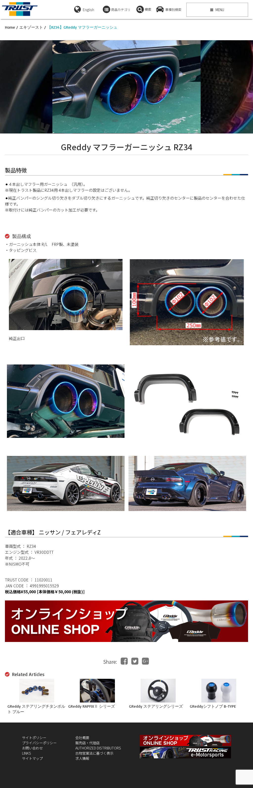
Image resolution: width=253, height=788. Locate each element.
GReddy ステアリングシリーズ (156, 706)
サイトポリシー (34, 737)
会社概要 (82, 737)
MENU (219, 9)
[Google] (145, 661)
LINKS (26, 753)
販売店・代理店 (87, 742)
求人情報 (82, 758)
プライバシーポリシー (39, 742)
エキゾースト (31, 27)
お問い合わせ (32, 747)
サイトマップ (32, 758)
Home (10, 27)
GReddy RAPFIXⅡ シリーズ (91, 706)
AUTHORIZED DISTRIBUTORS (98, 747)
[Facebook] (124, 661)
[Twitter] (134, 661)
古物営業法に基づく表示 (94, 753)
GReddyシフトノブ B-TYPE (213, 706)
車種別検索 (173, 9)
